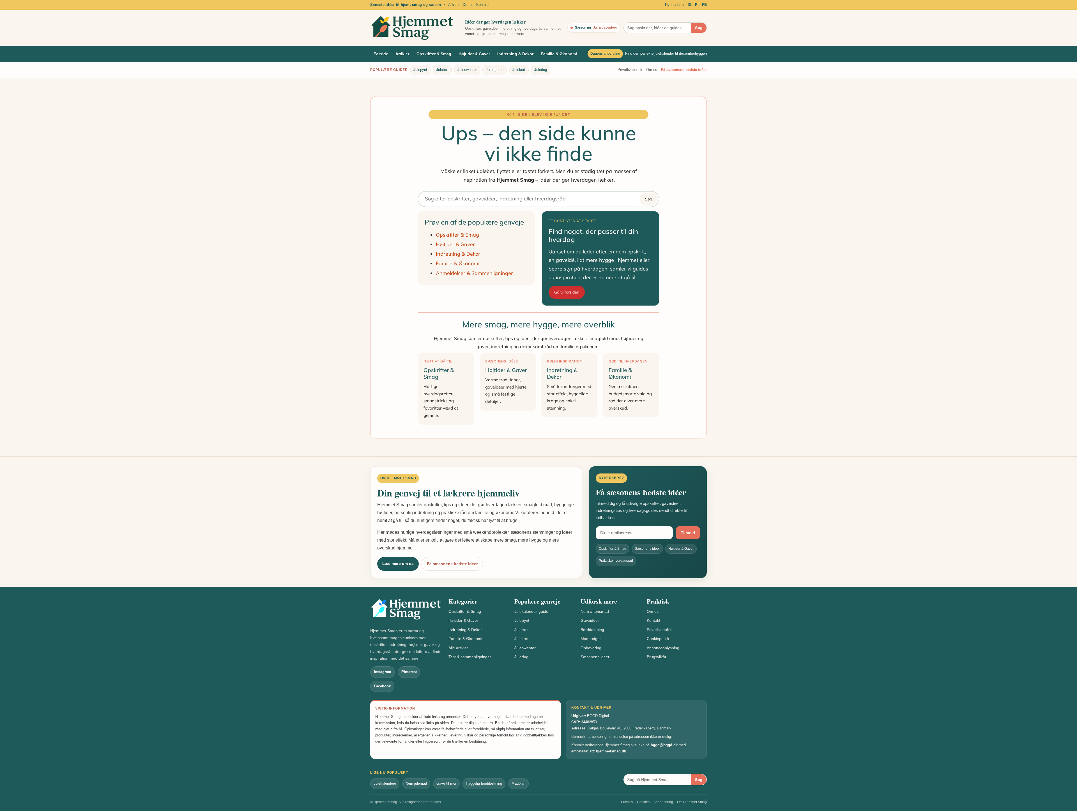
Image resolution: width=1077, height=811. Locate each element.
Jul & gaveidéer (605, 27)
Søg (699, 28)
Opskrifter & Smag (433, 54)
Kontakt (482, 5)
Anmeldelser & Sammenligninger (474, 273)
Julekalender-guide (531, 611)
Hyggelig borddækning (484, 783)
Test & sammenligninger (469, 657)
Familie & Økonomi (559, 54)
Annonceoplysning (663, 648)
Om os (467, 5)
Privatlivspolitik (630, 70)
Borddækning (592, 629)
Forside (381, 54)
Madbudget (591, 638)
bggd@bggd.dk (664, 745)
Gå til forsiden (566, 292)
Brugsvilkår (656, 657)
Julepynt (420, 70)
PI (697, 5)
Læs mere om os (398, 563)
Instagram (382, 672)
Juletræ (442, 70)
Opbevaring (591, 648)
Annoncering (663, 802)
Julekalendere (385, 783)
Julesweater (467, 70)
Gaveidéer (590, 620)
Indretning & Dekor (515, 54)
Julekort (518, 70)
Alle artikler (458, 648)
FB (704, 5)
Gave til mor (446, 783)
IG (690, 5)
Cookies (643, 802)
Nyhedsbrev (674, 5)
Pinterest (409, 672)
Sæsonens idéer (595, 657)
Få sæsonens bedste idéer (684, 70)
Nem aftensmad (595, 611)
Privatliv (627, 802)
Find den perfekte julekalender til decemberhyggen (666, 54)
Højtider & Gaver (474, 54)
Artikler (454, 5)
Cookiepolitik (658, 638)
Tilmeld (688, 532)
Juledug (540, 70)
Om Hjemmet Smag (692, 802)
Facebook (382, 686)
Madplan (518, 783)
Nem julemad (416, 783)
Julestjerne (494, 70)
